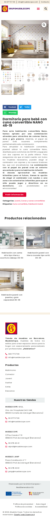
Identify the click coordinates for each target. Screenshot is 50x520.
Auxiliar (8, 382)
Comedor (9, 374)
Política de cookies (23, 506)
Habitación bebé (35, 204)
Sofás (8, 386)
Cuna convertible (20, 204)
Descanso (10, 391)
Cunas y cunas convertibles (33, 200)
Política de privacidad (23, 504)
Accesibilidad (41, 506)
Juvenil (17, 200)
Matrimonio (10, 370)
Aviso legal (41, 504)
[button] (38, 9)
